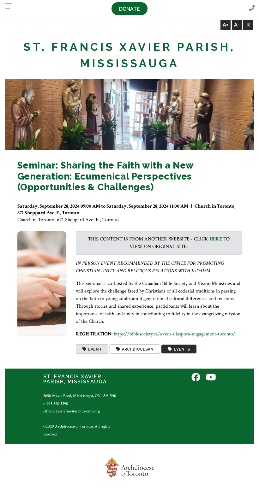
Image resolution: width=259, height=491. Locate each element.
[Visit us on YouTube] (211, 377)
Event (94, 349)
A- (237, 25)
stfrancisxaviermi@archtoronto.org (71, 411)
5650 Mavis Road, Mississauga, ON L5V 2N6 (79, 395)
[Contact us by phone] (251, 8)
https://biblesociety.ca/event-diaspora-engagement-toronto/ (174, 334)
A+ (225, 25)
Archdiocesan (137, 349)
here (215, 239)
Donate (129, 9)
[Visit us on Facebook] (195, 377)
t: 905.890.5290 (55, 403)
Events (181, 349)
